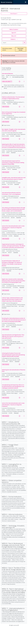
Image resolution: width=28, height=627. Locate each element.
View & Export (13, 13)
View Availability (7, 81)
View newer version (20, 49)
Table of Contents (13, 29)
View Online (5, 106)
